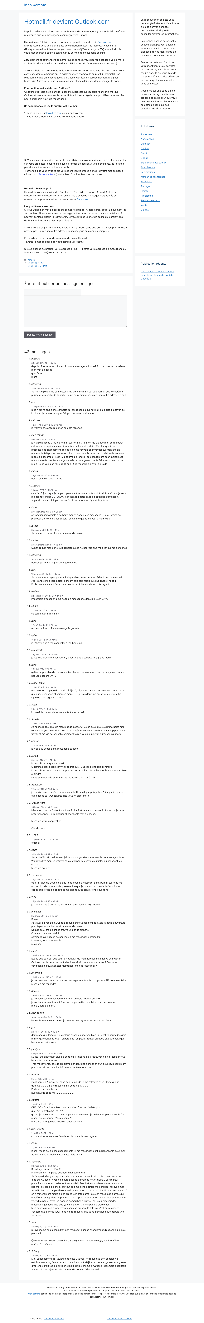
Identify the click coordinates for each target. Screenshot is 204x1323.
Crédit (144, 153)
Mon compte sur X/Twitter (119, 1318)
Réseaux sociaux (150, 200)
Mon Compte (35, 5)
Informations (148, 172)
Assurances (147, 139)
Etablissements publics (154, 162)
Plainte (144, 191)
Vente (144, 205)
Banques (146, 143)
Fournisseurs (148, 167)
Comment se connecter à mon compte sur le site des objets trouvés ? (157, 275)
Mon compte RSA (35, 263)
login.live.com (53, 113)
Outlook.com (104, 42)
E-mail (144, 158)
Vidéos (145, 210)
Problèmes (147, 195)
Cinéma (145, 148)
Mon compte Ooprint (37, 266)
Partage (31, 260)
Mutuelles (146, 181)
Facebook (82, 199)
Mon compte (34, 1293)
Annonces (146, 134)
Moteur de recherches (153, 176)
